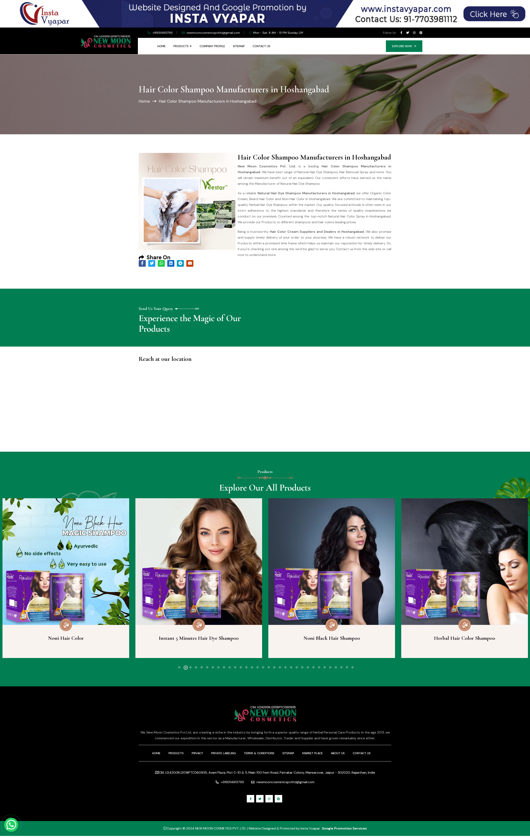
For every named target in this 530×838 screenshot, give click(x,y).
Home (161, 46)
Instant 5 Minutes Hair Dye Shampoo (199, 638)
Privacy (197, 753)
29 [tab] (335, 667)
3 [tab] (190, 667)
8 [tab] (218, 667)
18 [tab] (274, 667)
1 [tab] (179, 667)
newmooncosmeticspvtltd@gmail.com (213, 33)
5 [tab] (201, 667)
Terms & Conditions (259, 753)
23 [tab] (302, 667)
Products (181, 46)
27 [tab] (324, 667)
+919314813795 (163, 33)
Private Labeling (223, 753)
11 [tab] (235, 667)
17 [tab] (268, 667)
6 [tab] (207, 667)
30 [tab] (341, 667)
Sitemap (239, 46)
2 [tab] (186, 668)
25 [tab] (313, 667)
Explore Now (402, 46)
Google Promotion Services (344, 828)
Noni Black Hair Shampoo (332, 638)
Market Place (312, 753)
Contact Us (261, 46)
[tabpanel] (198, 578)
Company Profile (212, 46)
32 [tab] (352, 667)
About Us (338, 753)
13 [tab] (246, 667)
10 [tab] (229, 667)
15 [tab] (257, 667)
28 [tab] (330, 667)
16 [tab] (263, 667)
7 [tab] (212, 667)
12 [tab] (240, 667)
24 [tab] (307, 667)
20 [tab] (285, 667)
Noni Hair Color (66, 638)
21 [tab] (291, 667)
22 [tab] (296, 667)
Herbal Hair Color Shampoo (464, 638)
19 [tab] (279, 667)
